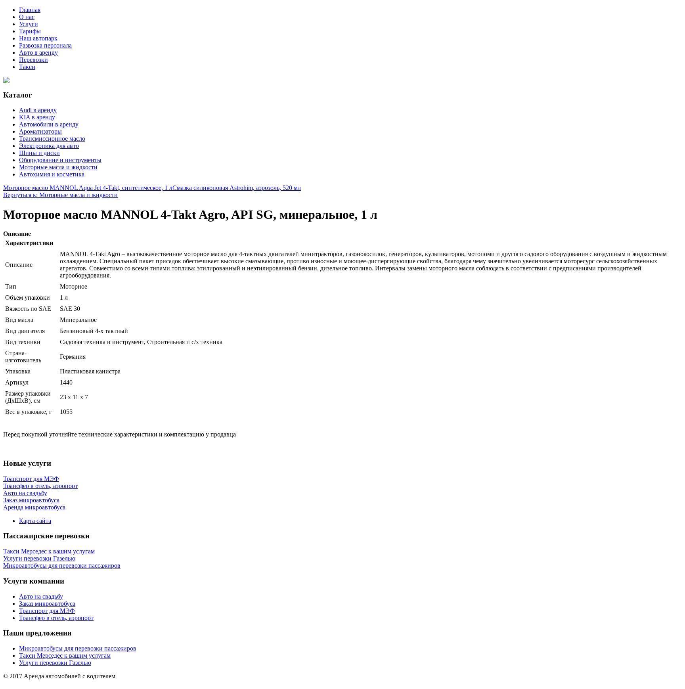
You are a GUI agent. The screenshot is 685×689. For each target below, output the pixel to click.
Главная (29, 9)
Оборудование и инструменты (60, 160)
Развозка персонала (45, 45)
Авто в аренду (38, 52)
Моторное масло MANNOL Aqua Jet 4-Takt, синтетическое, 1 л (87, 187)
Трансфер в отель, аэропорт (56, 617)
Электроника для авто (49, 145)
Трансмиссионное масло (52, 138)
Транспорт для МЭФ (47, 610)
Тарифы (30, 31)
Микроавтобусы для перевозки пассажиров (77, 648)
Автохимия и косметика (51, 174)
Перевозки (33, 59)
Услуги (28, 24)
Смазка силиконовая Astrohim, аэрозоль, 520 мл (236, 187)
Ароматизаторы (40, 131)
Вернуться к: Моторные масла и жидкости (60, 194)
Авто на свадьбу (41, 596)
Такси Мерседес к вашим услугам (65, 655)
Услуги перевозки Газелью (55, 662)
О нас (26, 16)
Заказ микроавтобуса (47, 603)
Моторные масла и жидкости (58, 167)
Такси (27, 66)
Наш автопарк (38, 38)
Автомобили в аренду (48, 124)
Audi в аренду (38, 110)
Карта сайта (35, 520)
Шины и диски (39, 152)
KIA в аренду (37, 117)
